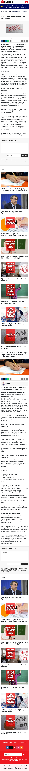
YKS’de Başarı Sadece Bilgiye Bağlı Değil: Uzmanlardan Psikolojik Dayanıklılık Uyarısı (16, 6)
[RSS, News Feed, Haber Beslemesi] (21, 747)
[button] (22, 41)
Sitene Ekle (14, 744)
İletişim (15, 742)
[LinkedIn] (6, 41)
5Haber (8, 383)
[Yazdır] (10, 41)
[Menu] (26, 2)
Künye (11, 742)
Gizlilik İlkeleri (22, 742)
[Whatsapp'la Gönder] (8, 41)
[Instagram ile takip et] (18, 747)
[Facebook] (2, 41)
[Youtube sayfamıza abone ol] (14, 747)
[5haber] (7, 2)
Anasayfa (5, 11)
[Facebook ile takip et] (7, 747)
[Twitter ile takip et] (11, 747)
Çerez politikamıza (23, 768)
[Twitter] (4, 41)
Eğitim (10, 11)
